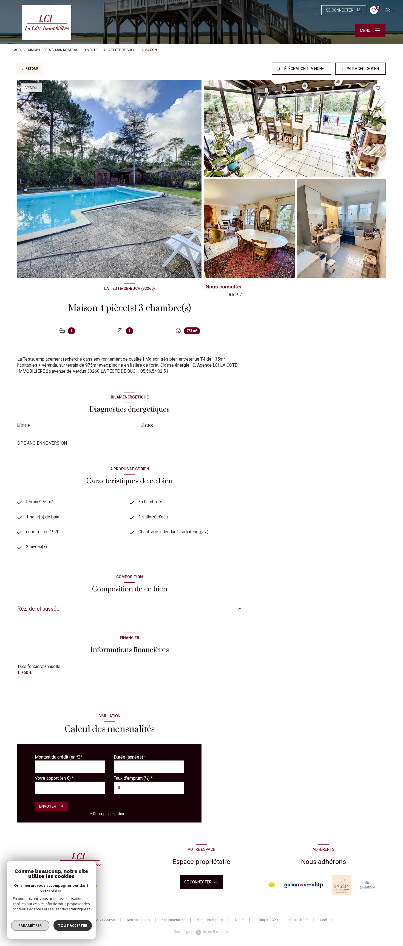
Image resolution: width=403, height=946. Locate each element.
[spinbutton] (149, 788)
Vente (92, 50)
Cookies (326, 920)
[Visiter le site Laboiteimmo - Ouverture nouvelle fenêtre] (210, 932)
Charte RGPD (299, 920)
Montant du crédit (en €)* (58, 757)
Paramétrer (30, 925)
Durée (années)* (129, 757)
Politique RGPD (267, 920)
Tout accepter (72, 925)
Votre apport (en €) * (54, 778)
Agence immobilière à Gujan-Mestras (46, 50)
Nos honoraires (138, 920)
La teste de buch (121, 50)
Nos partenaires (173, 920)
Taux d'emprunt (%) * (133, 778)
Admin (239, 920)
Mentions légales (210, 920)
